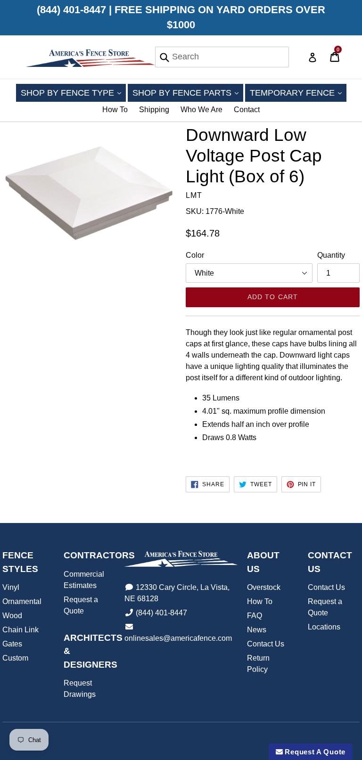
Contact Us (265, 644)
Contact (247, 110)
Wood (12, 616)
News (256, 630)
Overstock (263, 587)
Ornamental (21, 601)
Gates (12, 644)
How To (115, 110)
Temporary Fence (298, 93)
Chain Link (20, 630)
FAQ (254, 616)
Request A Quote (314, 752)
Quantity (331, 255)
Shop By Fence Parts (187, 93)
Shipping (154, 110)
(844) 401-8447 (161, 613)
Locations (324, 627)
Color (195, 255)
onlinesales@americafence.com (178, 638)
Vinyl (10, 587)
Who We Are (201, 110)
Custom (15, 658)
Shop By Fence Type (73, 93)
